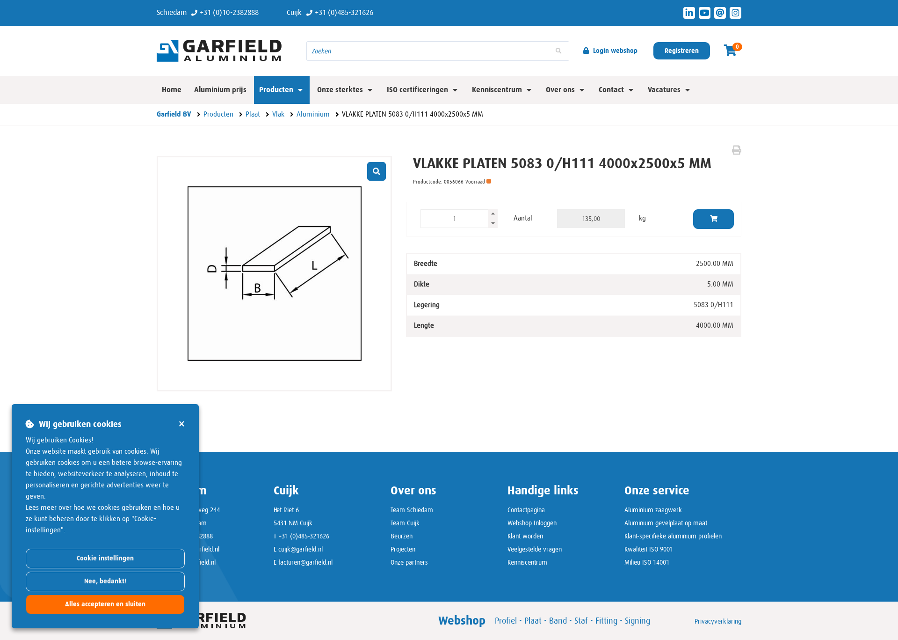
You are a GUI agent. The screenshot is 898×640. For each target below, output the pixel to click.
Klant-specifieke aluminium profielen (673, 536)
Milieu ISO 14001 (646, 562)
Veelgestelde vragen (534, 549)
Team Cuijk (405, 523)
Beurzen (402, 536)
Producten (276, 89)
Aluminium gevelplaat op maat (665, 523)
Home (171, 89)
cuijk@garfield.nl (300, 549)
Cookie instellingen (105, 558)
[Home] (224, 50)
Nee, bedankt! (105, 581)
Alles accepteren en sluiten (105, 604)
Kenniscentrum (527, 562)
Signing (637, 620)
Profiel (506, 620)
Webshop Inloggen (532, 523)
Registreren (682, 51)
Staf (581, 620)
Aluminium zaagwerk (653, 510)
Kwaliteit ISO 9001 (648, 549)
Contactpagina (526, 510)
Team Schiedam (412, 510)
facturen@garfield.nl (305, 562)
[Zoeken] (558, 51)
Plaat (533, 620)
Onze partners (409, 562)
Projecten (403, 549)
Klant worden (525, 536)
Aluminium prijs (220, 89)
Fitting (606, 620)
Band (558, 620)
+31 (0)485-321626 (303, 536)
